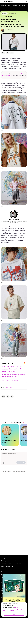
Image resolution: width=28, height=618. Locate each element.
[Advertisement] (12, 409)
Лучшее (3, 5)
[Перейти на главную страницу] (8, 1)
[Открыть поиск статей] (23, 2)
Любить (15, 5)
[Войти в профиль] (26, 1)
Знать (9, 5)
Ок (14, 614)
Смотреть (22, 5)
